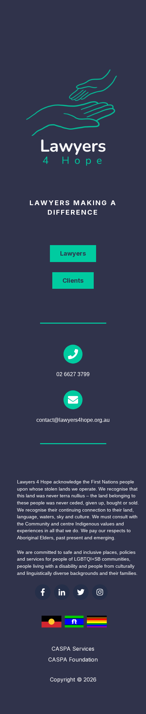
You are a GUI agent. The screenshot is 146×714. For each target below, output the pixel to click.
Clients (73, 280)
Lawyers (73, 253)
